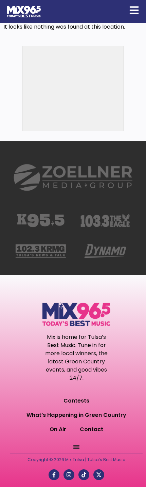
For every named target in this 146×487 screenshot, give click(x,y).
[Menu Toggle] (76, 446)
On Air (58, 429)
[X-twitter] (98, 474)
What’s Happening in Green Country (76, 415)
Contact (91, 429)
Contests (76, 401)
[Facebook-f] (54, 474)
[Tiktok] (83, 474)
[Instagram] (68, 474)
